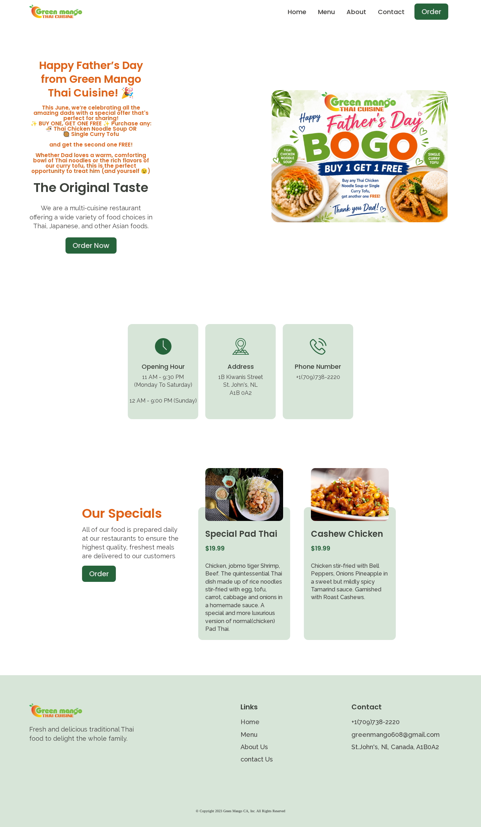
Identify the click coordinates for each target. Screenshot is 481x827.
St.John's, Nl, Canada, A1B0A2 (395, 747)
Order (431, 12)
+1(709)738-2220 (375, 722)
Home (297, 11)
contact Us (257, 759)
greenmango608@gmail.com (395, 734)
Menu (326, 11)
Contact (391, 11)
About (356, 11)
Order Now (91, 245)
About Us (254, 747)
